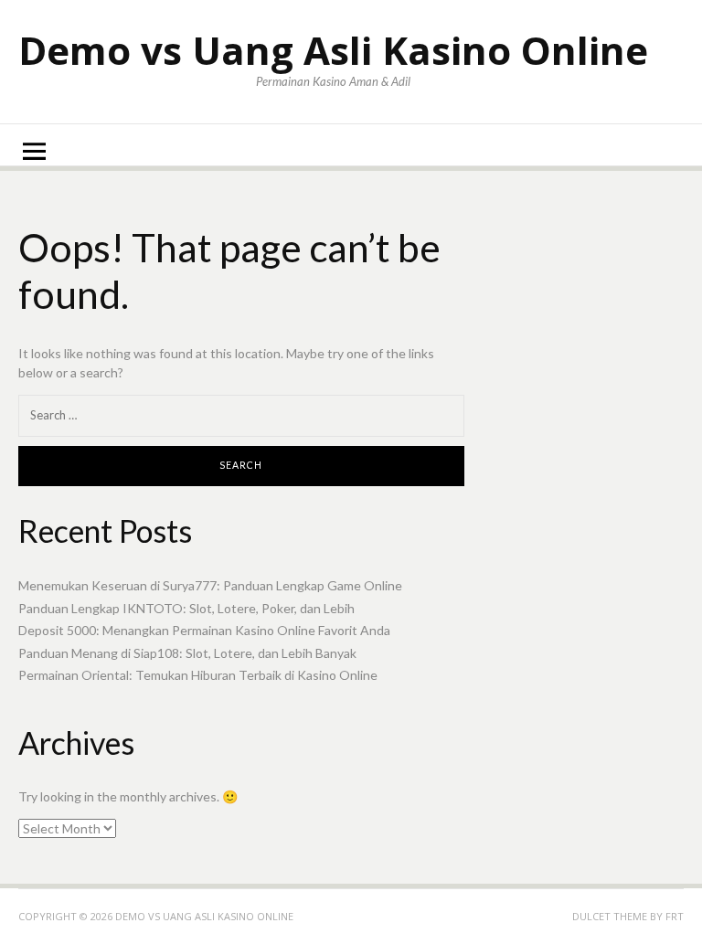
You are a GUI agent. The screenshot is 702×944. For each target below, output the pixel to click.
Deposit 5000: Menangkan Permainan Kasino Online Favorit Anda (204, 630)
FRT (674, 916)
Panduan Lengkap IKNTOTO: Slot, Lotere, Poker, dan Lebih (186, 608)
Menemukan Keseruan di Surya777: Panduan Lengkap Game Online (210, 585)
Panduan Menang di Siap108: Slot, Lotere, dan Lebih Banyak (187, 653)
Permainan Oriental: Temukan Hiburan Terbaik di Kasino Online (198, 675)
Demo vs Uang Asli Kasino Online (333, 50)
